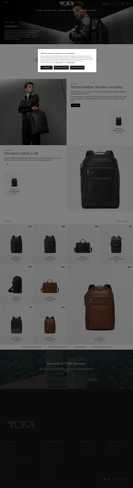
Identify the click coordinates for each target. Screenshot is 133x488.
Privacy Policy (59, 62)
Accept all (46, 67)
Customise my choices (77, 67)
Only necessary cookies (61, 67)
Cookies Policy (71, 62)
